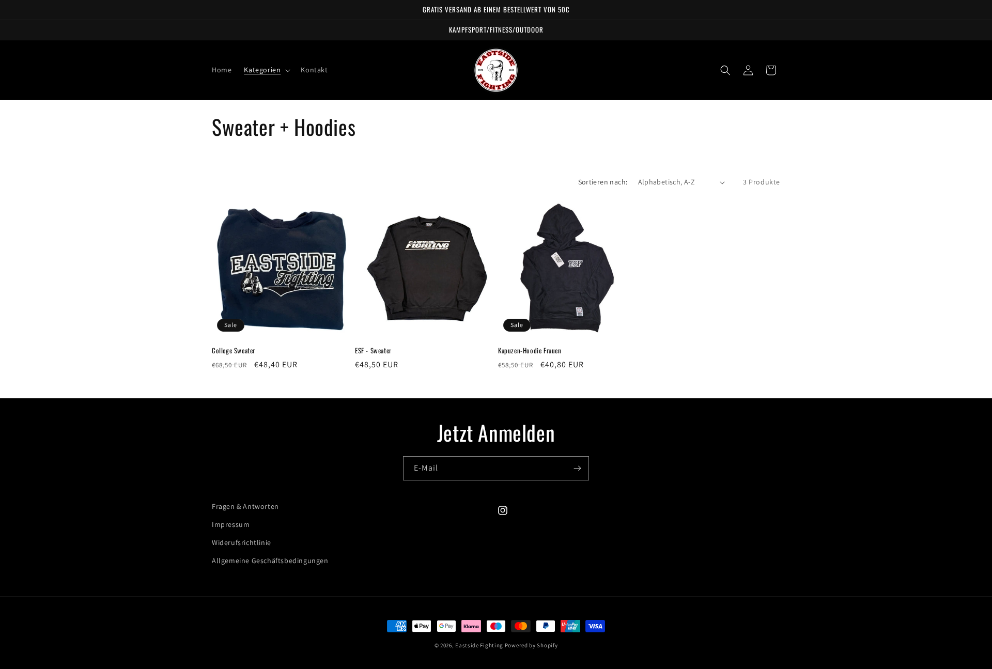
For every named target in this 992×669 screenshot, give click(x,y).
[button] (266, 70)
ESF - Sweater (373, 350)
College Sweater (233, 350)
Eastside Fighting (479, 645)
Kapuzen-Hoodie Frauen (530, 350)
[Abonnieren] (577, 468)
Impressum (231, 524)
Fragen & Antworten (245, 506)
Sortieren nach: (603, 181)
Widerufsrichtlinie (241, 542)
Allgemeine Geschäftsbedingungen (270, 560)
